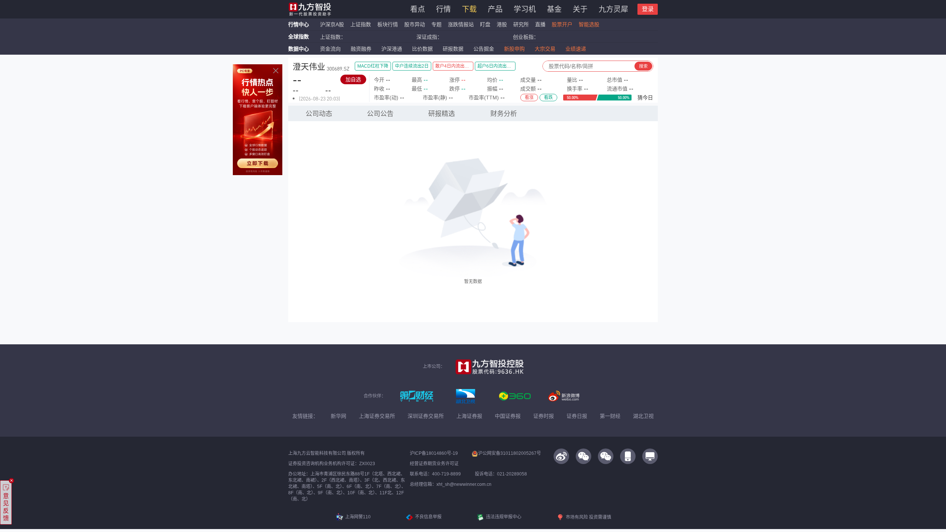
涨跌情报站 (461, 24)
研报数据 (453, 49)
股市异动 (414, 24)
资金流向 (330, 49)
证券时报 (543, 416)
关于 (580, 9)
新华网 (338, 416)
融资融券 (361, 49)
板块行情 (387, 24)
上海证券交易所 (377, 416)
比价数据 (422, 49)
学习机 (525, 9)
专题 (437, 24)
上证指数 (360, 24)
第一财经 (610, 416)
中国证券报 (508, 416)
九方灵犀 (613, 9)
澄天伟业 (309, 66)
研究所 (521, 24)
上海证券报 (469, 416)
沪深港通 (391, 49)
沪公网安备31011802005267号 (509, 453)
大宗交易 (545, 49)
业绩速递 (575, 49)
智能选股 (589, 24)
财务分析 (503, 113)
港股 (502, 24)
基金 (554, 9)
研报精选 (441, 113)
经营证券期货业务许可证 (434, 463)
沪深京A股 (332, 24)
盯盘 (485, 24)
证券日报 (576, 416)
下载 (469, 9)
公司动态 (319, 113)
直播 (540, 24)
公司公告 (380, 113)
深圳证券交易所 (426, 416)
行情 (443, 9)
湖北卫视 (643, 416)
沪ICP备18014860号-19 (434, 453)
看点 (417, 9)
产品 (495, 9)
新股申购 (514, 49)
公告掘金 (483, 49)
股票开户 (562, 24)
